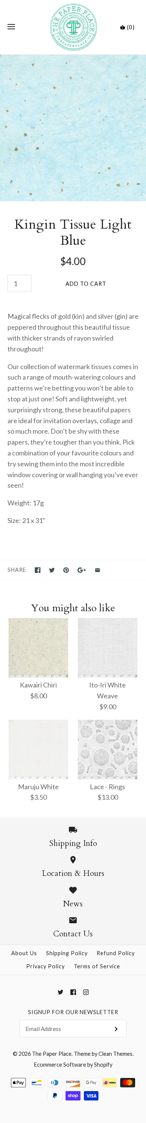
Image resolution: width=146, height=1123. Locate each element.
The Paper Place (52, 1054)
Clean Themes (115, 1054)
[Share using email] (97, 570)
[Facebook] (73, 992)
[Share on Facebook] (37, 570)
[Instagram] (86, 992)
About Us (24, 953)
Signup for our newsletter (73, 1012)
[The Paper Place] (73, 27)
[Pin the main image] (66, 570)
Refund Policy (116, 953)
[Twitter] (60, 992)
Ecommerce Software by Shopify (73, 1064)
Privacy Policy (45, 966)
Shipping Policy (67, 953)
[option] (73, 128)
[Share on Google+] (81, 570)
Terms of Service (97, 966)
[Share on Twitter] (52, 570)
